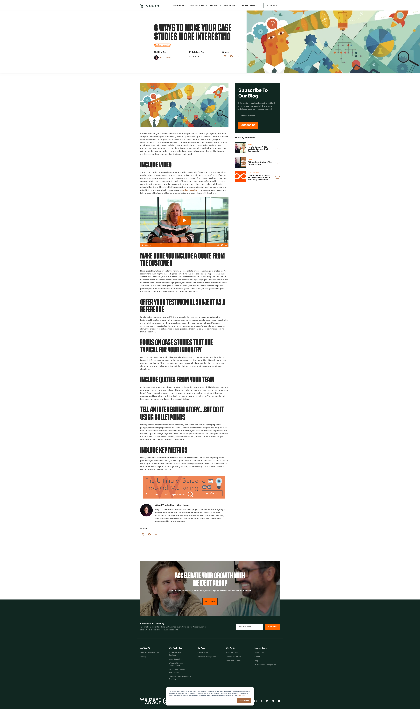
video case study (191, 190)
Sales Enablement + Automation (177, 671)
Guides (257, 657)
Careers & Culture (233, 657)
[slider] (182, 245)
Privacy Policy (241, 696)
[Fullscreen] (226, 245)
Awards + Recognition (207, 657)
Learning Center (248, 5)
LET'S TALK (271, 5)
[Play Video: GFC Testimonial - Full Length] (184, 220)
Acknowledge (244, 700)
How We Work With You (149, 653)
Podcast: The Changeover (265, 665)
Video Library (260, 653)
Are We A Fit (178, 5)
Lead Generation (176, 659)
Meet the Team (232, 653)
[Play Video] (142, 245)
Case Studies (203, 653)
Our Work (214, 5)
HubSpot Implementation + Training (180, 678)
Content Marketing (162, 45)
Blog (256, 661)
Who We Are (229, 5)
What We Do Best (197, 5)
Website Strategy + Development (177, 664)
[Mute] (217, 245)
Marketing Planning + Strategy (178, 654)
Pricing (143, 657)
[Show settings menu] (222, 245)
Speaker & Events (233, 661)
